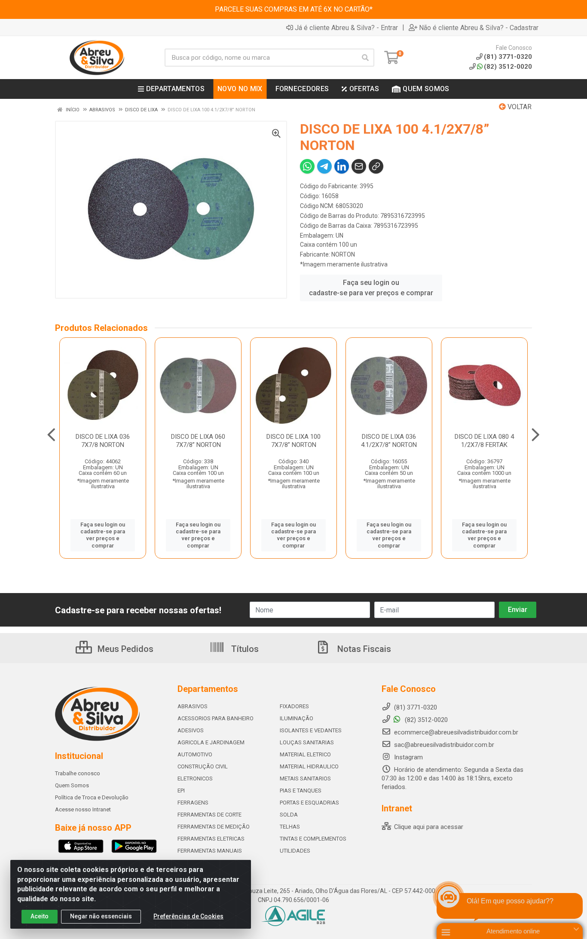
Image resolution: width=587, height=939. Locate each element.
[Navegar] (51, 435)
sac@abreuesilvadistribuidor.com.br (444, 745)
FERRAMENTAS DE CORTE (209, 814)
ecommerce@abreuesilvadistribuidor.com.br (456, 732)
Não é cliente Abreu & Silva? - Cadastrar (478, 27)
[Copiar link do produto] (376, 166)
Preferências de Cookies (188, 916)
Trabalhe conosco (77, 773)
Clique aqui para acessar (427, 827)
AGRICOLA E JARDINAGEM (211, 742)
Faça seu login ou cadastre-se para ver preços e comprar (371, 287)
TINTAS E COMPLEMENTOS (313, 838)
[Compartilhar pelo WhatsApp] (307, 166)
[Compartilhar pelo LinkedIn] (341, 166)
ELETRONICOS (195, 778)
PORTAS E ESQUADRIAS (309, 802)
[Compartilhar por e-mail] (359, 166)
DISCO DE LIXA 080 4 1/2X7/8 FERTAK (484, 441)
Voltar (519, 107)
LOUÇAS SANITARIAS (307, 742)
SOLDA (289, 814)
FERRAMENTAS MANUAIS (209, 850)
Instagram (407, 757)
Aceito (40, 916)
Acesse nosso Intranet (83, 809)
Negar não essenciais (101, 916)
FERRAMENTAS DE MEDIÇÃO (213, 826)
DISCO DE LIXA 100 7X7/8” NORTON (293, 441)
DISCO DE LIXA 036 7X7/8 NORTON (103, 441)
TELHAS (290, 826)
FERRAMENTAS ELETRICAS (211, 838)
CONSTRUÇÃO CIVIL (202, 766)
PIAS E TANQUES (300, 790)
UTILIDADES (295, 850)
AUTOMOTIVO (194, 754)
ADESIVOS (190, 730)
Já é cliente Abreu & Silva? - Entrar (346, 27)
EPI (181, 790)
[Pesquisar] (365, 58)
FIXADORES (294, 706)
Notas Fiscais (363, 649)
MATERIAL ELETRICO (305, 754)
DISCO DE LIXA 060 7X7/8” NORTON (198, 441)
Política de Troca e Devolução (91, 797)
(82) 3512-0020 (508, 66)
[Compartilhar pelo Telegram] (324, 166)
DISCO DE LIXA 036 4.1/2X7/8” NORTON (389, 441)
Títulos (244, 649)
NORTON (343, 254)
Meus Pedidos (124, 649)
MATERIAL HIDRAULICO (309, 766)
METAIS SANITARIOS (305, 778)
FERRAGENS (192, 802)
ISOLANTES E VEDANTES (311, 730)
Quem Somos (72, 785)
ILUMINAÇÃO (296, 718)
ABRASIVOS (192, 706)
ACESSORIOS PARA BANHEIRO (215, 718)
